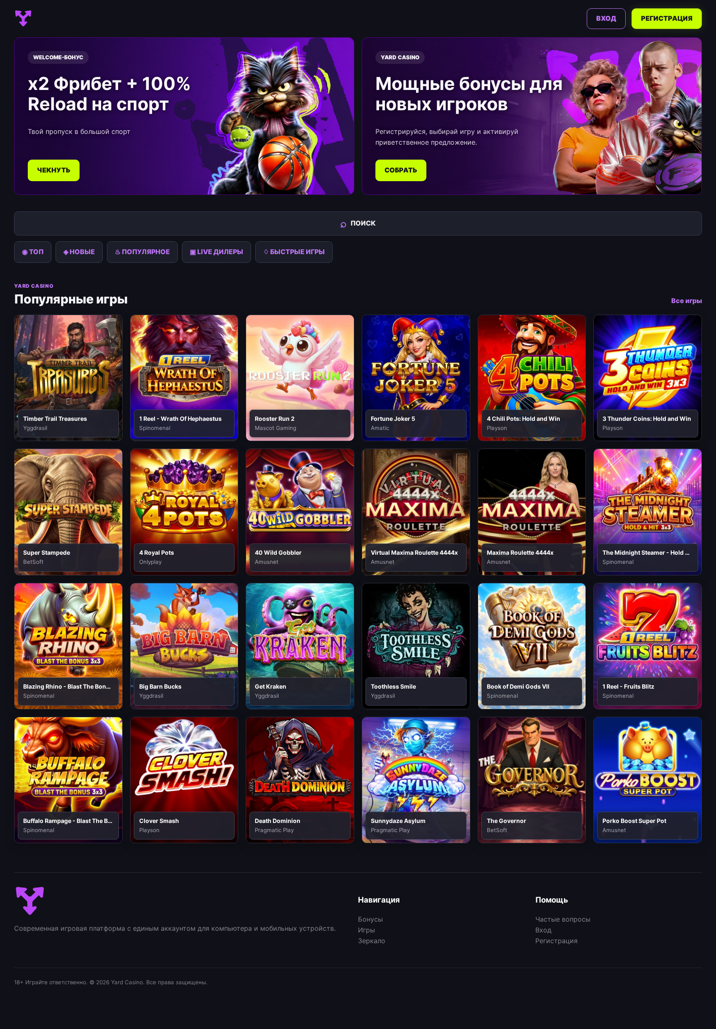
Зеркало (371, 941)
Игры (366, 930)
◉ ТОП (33, 252)
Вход (606, 18)
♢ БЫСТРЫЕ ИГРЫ (294, 252)
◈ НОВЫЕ (79, 252)
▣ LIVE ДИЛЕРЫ (216, 252)
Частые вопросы (562, 919)
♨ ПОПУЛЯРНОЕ (142, 252)
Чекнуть (53, 170)
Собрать (401, 170)
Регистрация (666, 18)
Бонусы (370, 919)
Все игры (686, 300)
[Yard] (23, 19)
